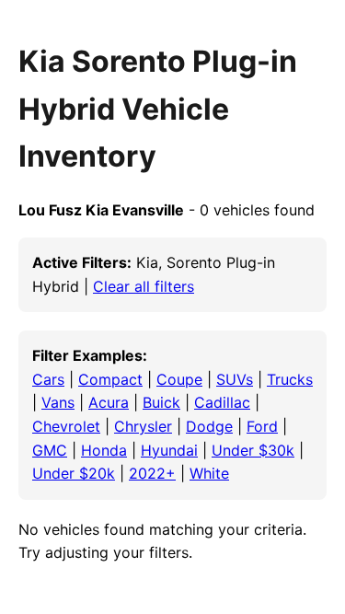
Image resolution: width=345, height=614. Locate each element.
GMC (49, 450)
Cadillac (222, 402)
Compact (110, 379)
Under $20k (73, 473)
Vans (58, 402)
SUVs (234, 379)
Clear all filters (143, 286)
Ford (262, 426)
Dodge (209, 426)
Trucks (290, 379)
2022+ (152, 473)
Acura (108, 402)
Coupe (179, 379)
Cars (48, 379)
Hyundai (169, 450)
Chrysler (143, 426)
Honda (104, 450)
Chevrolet (66, 426)
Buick (161, 402)
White (209, 473)
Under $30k (253, 450)
